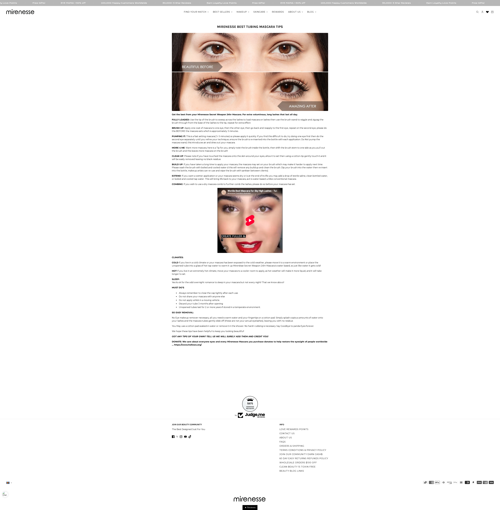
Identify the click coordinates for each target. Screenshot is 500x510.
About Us (285, 437)
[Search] (477, 12)
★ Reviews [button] (250, 507)
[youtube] (185, 436)
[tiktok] (190, 437)
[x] (177, 437)
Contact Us (287, 433)
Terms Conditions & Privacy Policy (302, 450)
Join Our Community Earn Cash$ (301, 454)
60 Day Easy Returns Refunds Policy (303, 458)
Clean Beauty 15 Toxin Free (297, 467)
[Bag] (492, 12)
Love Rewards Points (293, 429)
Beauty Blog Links (291, 471)
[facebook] (173, 436)
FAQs (282, 442)
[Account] (482, 12)
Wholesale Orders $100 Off (298, 462)
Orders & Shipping (291, 446)
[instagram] (181, 436)
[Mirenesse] (20, 12)
